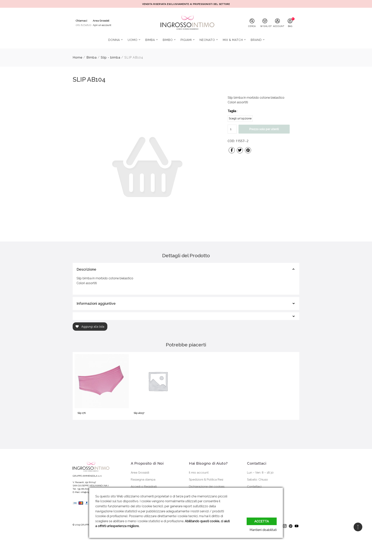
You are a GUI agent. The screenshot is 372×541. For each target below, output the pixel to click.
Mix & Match (233, 40)
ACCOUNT (278, 26)
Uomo (133, 40)
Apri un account (102, 25)
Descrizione (86, 269)
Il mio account (198, 472)
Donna (114, 40)
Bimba (150, 40)
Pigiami (186, 40)
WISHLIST (265, 26)
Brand (256, 40)
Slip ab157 (139, 413)
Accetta (261, 521)
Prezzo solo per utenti (264, 129)
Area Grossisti (140, 472)
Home (77, 57)
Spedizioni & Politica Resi (206, 479)
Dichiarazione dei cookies (206, 486)
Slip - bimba (110, 57)
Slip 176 (82, 413)
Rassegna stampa (143, 479)
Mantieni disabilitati (263, 530)
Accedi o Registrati (144, 486)
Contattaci (254, 486)
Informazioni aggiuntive (96, 303)
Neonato (207, 40)
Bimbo (168, 40)
